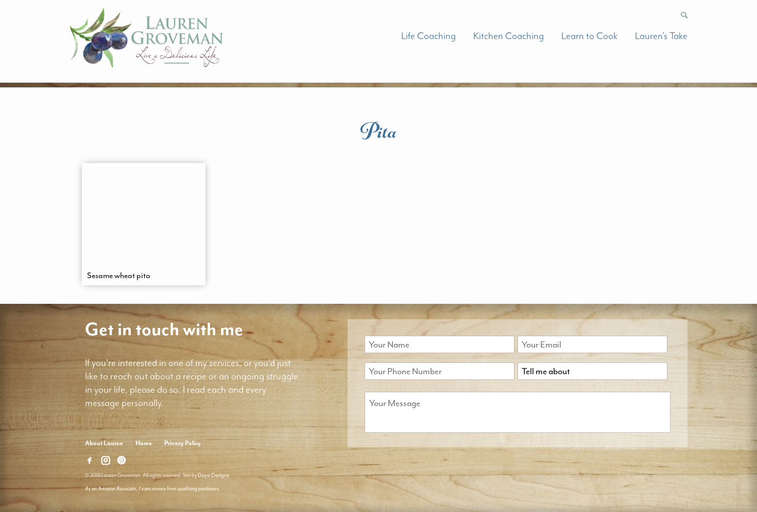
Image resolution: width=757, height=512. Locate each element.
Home (143, 443)
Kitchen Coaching (508, 36)
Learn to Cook (589, 36)
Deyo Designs (213, 475)
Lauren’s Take (661, 36)
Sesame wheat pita (118, 275)
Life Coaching (428, 36)
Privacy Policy (182, 443)
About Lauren (104, 443)
